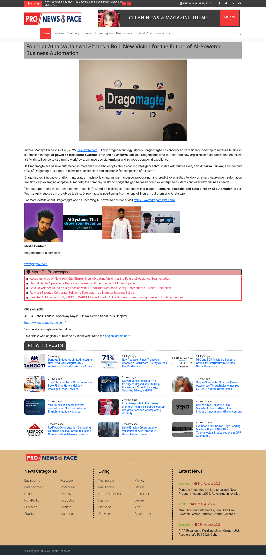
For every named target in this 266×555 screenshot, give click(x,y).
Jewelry (140, 500)
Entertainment (34, 487)
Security (73, 33)
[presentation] (124, 3)
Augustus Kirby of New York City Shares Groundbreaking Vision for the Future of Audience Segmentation (100, 278)
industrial (184, 525)
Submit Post (144, 33)
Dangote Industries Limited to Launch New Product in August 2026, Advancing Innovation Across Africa (209, 492)
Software (104, 513)
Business (30, 507)
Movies (139, 480)
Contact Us (162, 33)
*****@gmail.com (36, 264)
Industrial (59, 33)
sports (182, 504)
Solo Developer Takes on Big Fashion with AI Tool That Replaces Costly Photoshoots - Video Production (100, 288)
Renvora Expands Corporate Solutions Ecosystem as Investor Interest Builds (82, 292)
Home (45, 33)
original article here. (118, 336)
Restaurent (67, 480)
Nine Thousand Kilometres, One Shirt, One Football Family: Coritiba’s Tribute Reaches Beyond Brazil (207, 512)
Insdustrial (67, 500)
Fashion (104, 500)
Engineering (32, 480)
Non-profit (89, 33)
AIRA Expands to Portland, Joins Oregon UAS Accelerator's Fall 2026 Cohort (209, 533)
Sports (29, 513)
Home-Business (109, 494)
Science (65, 507)
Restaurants (124, 33)
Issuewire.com (87, 150)
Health (28, 494)
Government (143, 513)
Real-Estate (106, 487)
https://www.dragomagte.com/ (154, 200)
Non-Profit (31, 500)
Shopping (105, 507)
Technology (106, 480)
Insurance (67, 513)
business (184, 484)
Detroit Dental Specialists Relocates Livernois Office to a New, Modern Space (82, 283)
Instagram (106, 33)
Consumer (142, 494)
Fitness (140, 487)
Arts (137, 507)
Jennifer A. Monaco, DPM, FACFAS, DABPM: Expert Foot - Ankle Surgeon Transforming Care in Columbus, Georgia (106, 297)
